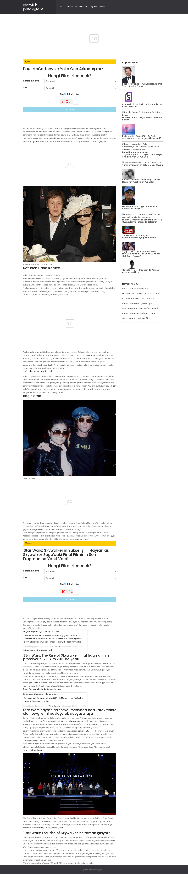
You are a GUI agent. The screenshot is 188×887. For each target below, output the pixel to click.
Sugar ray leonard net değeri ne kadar (141, 308)
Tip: (62, 94)
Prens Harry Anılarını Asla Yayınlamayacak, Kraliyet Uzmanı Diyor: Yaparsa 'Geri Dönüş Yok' (142, 154)
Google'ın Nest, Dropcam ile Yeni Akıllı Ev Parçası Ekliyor (141, 271)
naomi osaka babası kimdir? (135, 288)
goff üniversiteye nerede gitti (37, 371)
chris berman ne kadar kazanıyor (138, 298)
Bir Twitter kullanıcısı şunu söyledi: (73, 721)
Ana (61, 6)
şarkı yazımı (91, 355)
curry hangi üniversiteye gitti (136, 318)
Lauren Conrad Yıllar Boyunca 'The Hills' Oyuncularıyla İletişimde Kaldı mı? (142, 221)
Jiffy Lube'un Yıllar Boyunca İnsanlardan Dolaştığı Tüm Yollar (139, 236)
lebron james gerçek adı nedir (38, 650)
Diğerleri (94, 6)
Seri (77, 94)
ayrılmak (36, 141)
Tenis (102, 6)
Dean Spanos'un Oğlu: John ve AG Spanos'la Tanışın (139, 207)
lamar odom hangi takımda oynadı (139, 313)
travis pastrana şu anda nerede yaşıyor (42, 689)
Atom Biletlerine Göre (42, 682)
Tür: (25, 87)
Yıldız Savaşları (54, 647)
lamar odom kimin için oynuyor (137, 303)
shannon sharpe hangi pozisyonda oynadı (43, 827)
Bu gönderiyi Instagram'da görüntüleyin (41, 631)
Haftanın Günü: (31, 80)
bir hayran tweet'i (85, 731)
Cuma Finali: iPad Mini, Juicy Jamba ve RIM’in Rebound (142, 105)
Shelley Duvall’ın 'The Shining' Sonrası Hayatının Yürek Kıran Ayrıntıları (141, 180)
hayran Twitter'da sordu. (34, 750)
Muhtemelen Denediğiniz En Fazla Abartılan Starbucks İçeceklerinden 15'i (142, 137)
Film (69, 94)
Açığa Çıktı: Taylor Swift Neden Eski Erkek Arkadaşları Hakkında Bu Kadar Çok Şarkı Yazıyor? (141, 254)
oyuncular (84, 6)
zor (114, 386)
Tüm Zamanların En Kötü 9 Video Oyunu (142, 165)
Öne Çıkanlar (72, 6)
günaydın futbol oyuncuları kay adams (140, 293)
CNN (105, 278)
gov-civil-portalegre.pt (94, 869)
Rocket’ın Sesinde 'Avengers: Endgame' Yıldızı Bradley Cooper (142, 85)
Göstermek (70, 109)
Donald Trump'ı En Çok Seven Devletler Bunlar (142, 118)
